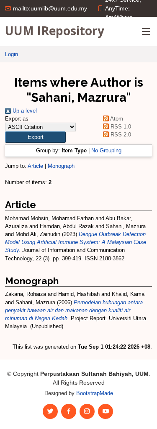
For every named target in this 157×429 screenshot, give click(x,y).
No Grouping (106, 150)
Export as (16, 119)
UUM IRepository (54, 31)
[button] (35, 137)
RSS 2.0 (120, 134)
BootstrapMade (94, 393)
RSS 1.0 (120, 126)
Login (11, 54)
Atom (116, 119)
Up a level (24, 111)
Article (35, 166)
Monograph (61, 166)
